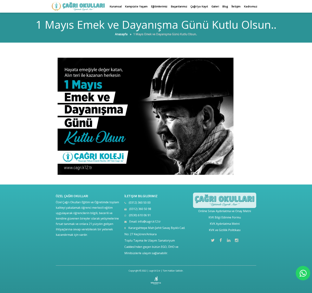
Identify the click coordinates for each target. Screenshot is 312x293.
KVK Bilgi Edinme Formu (225, 217)
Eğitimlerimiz (159, 6)
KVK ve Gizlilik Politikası (224, 230)
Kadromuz (250, 6)
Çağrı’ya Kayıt (199, 6)
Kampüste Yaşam (136, 6)
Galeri (215, 6)
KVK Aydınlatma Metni (225, 224)
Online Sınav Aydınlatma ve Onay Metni (224, 211)
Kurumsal (116, 6)
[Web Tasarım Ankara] (156, 280)
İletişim (236, 6)
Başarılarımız (179, 6)
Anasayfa (121, 34)
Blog (225, 6)
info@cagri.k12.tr (149, 221)
